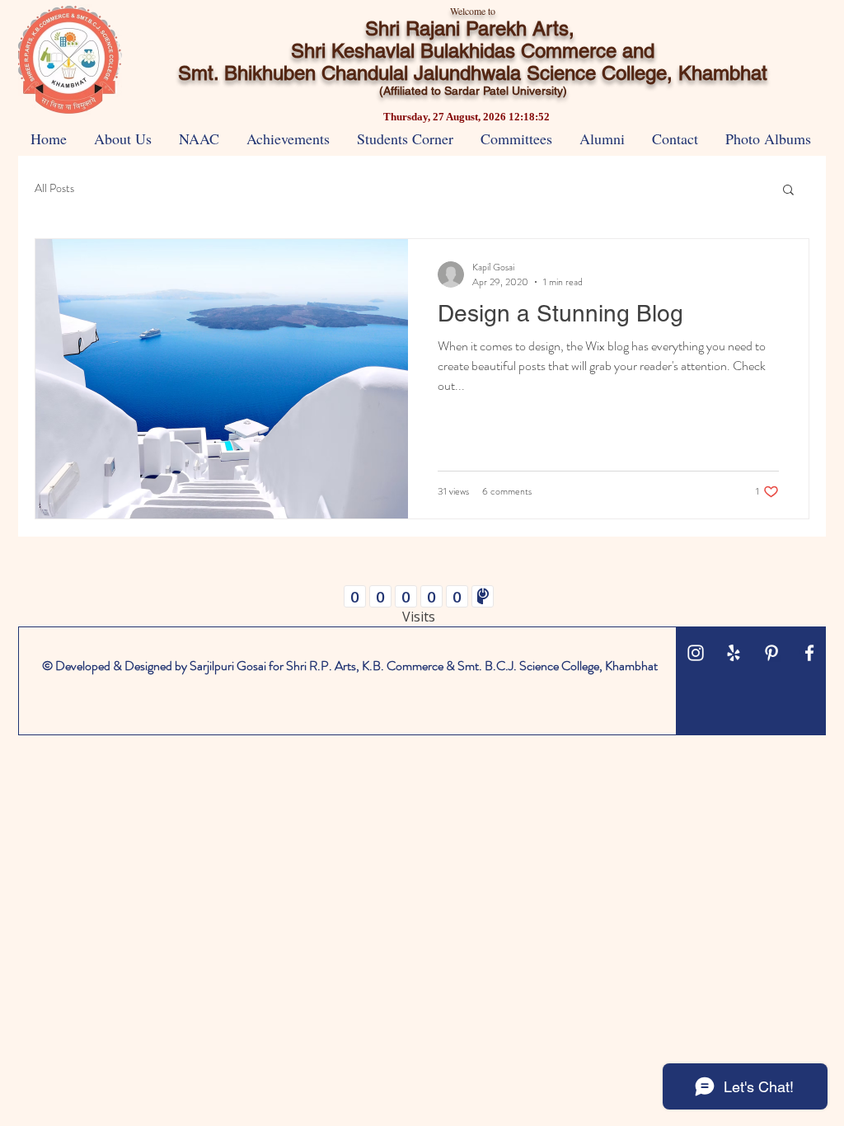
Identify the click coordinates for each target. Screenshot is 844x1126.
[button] (788, 190)
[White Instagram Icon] (695, 653)
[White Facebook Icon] (809, 653)
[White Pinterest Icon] (771, 653)
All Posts (54, 188)
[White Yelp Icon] (733, 653)
